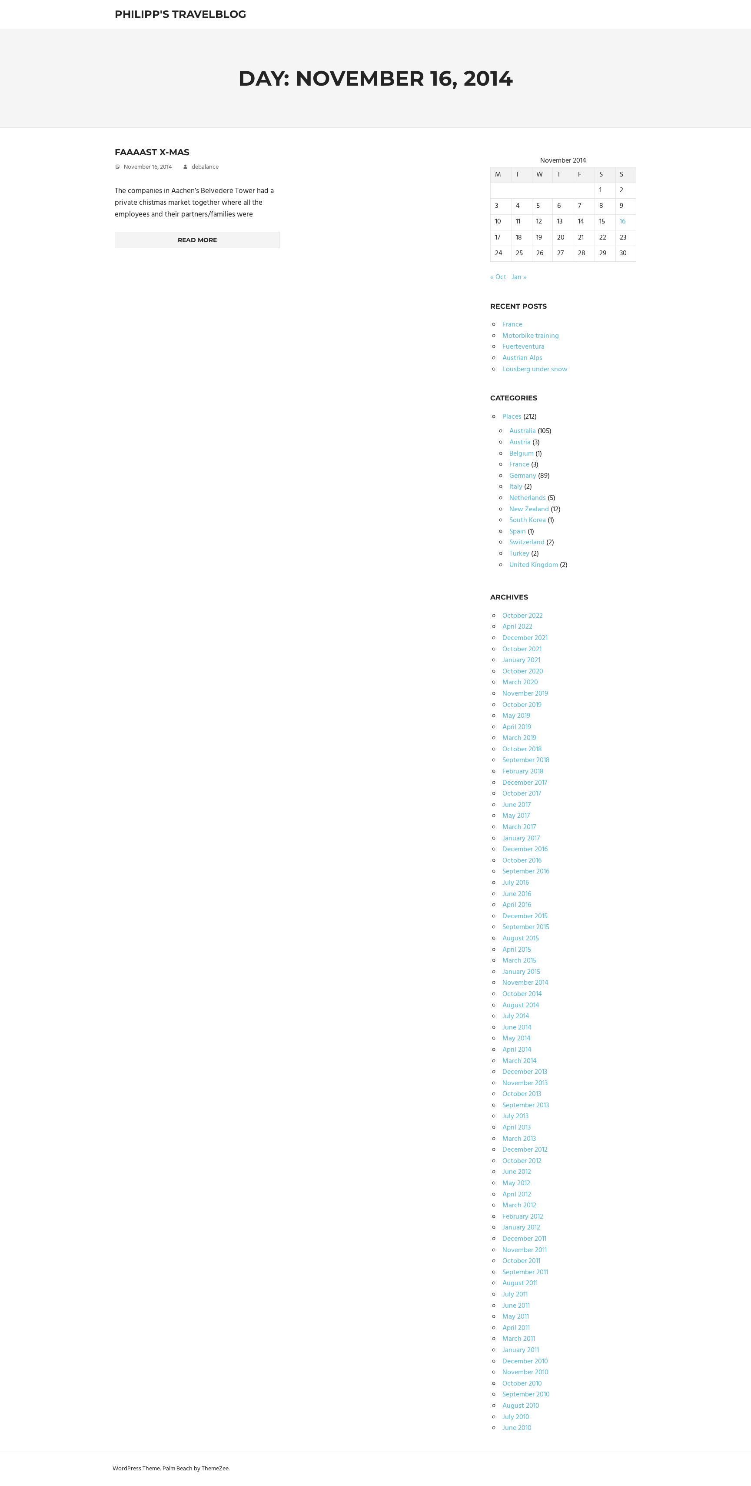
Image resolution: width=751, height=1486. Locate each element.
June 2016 (516, 894)
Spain (517, 531)
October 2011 (521, 1261)
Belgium (521, 454)
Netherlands (527, 498)
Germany (522, 476)
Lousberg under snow (535, 369)
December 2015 (525, 916)
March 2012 (519, 1205)
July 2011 (515, 1294)
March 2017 (519, 827)
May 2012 (516, 1183)
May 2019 (516, 716)
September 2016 (525, 871)
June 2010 (517, 1428)
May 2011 (515, 1317)
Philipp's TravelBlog (180, 14)
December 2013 (524, 1072)
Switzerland (527, 542)
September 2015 (525, 927)
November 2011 (524, 1250)
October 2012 (522, 1161)
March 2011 (518, 1339)
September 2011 (525, 1272)
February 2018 (523, 771)
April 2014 (517, 1050)
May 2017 (516, 816)
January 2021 (521, 660)
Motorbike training (530, 336)
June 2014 (517, 1027)
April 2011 (516, 1328)
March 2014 (519, 1061)
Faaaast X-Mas (152, 152)
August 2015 (520, 938)
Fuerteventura (523, 347)
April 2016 (516, 905)
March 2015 (519, 960)
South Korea (527, 520)
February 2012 (522, 1217)
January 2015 (521, 972)
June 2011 (516, 1306)
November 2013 (525, 1083)
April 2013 (516, 1127)
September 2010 (526, 1394)
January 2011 (520, 1350)
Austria (520, 442)
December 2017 (524, 783)
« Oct (498, 277)
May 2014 (516, 1038)
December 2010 (525, 1361)
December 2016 (525, 849)
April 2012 (516, 1194)
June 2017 (516, 805)
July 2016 (515, 883)
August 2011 (520, 1283)
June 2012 (516, 1172)
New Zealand (529, 509)
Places (512, 417)
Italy (515, 487)
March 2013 (519, 1139)
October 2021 (522, 649)
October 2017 (521, 794)
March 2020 (520, 682)
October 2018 (522, 749)
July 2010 (515, 1417)
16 (622, 221)
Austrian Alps (522, 358)
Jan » (519, 277)
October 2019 (522, 705)
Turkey (519, 554)
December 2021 (525, 638)
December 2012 (525, 1150)
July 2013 (515, 1116)
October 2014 (522, 994)
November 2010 (525, 1372)
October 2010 (522, 1383)
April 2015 (516, 950)
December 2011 (524, 1239)
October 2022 (522, 616)
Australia (522, 431)
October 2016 (522, 860)
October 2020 (522, 671)
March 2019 (519, 738)
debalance (205, 167)
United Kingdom (533, 565)
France (512, 324)
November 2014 (525, 983)
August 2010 (520, 1406)
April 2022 (517, 627)
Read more (197, 240)
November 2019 (525, 694)
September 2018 (526, 760)
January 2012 (521, 1227)
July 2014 (515, 1016)
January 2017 (521, 838)
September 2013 (525, 1105)
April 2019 (516, 727)
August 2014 (520, 1005)
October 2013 (521, 1094)
